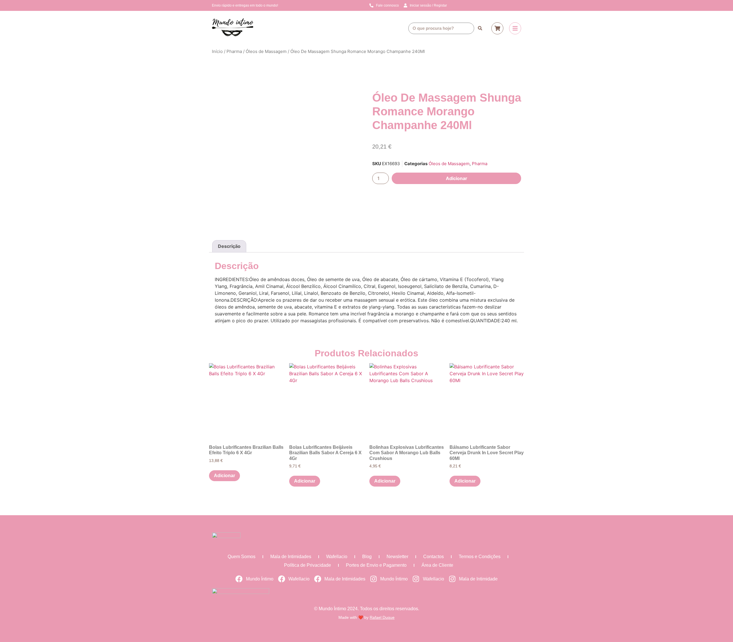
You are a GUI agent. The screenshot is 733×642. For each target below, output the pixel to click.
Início (217, 51)
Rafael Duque (382, 617)
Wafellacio (336, 556)
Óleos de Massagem (266, 51)
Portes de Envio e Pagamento (376, 565)
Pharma (234, 51)
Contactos (433, 556)
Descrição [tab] (229, 246)
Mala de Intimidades (290, 556)
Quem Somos (241, 556)
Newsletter (397, 556)
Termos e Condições (480, 556)
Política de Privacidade (307, 565)
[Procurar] (480, 28)
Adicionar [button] (224, 475)
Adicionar (456, 178)
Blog (367, 556)
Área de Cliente (437, 565)
